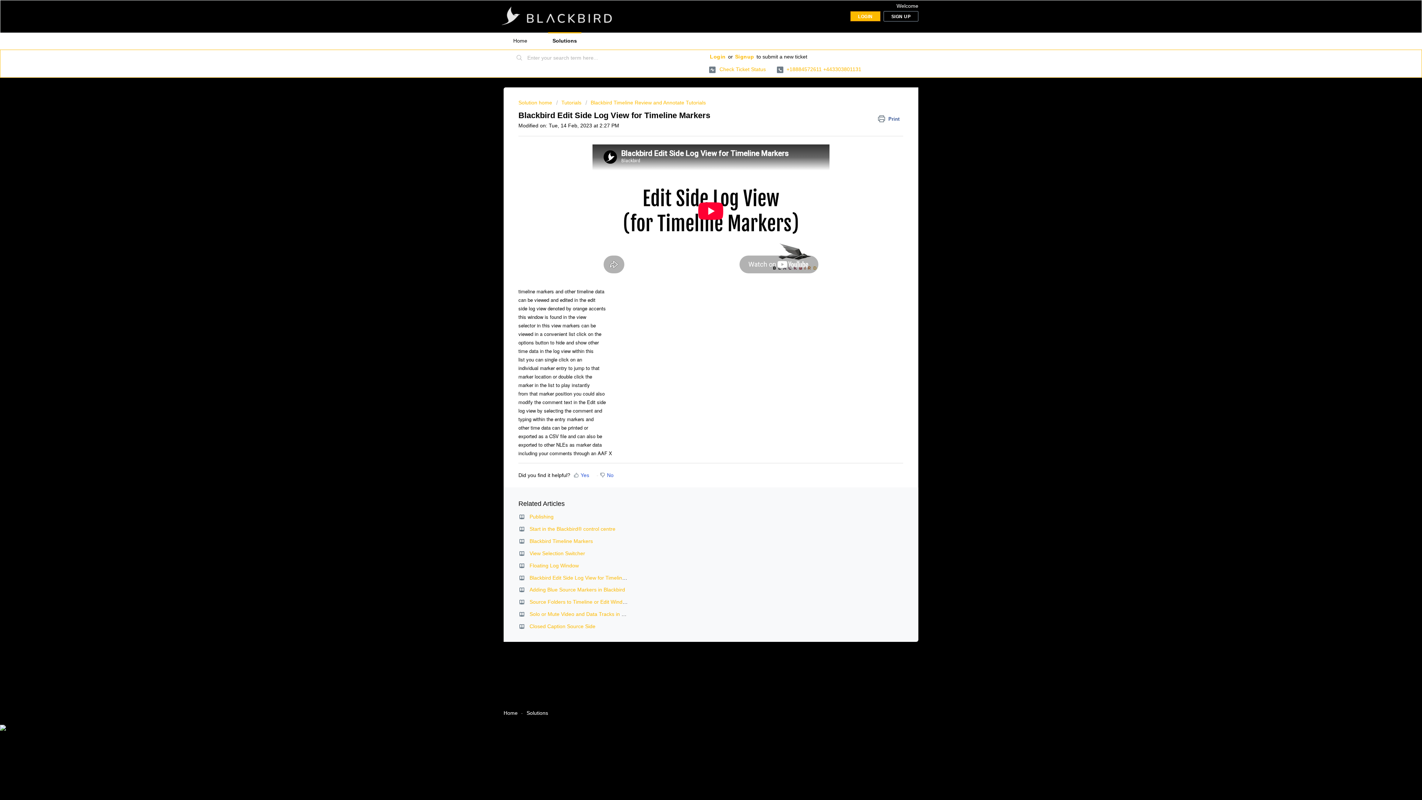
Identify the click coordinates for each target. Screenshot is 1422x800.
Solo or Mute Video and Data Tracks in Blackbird (586, 614)
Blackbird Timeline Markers (561, 541)
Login (718, 57)
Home (520, 41)
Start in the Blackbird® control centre (572, 529)
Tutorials (571, 103)
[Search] (519, 58)
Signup (744, 57)
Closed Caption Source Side (562, 626)
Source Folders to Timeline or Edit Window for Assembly (595, 602)
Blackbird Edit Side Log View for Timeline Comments (591, 578)
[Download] (697, 310)
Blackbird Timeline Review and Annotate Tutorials (648, 103)
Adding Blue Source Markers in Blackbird (577, 590)
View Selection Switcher (557, 553)
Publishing (542, 517)
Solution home (536, 103)
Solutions (565, 41)
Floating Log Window (554, 566)
